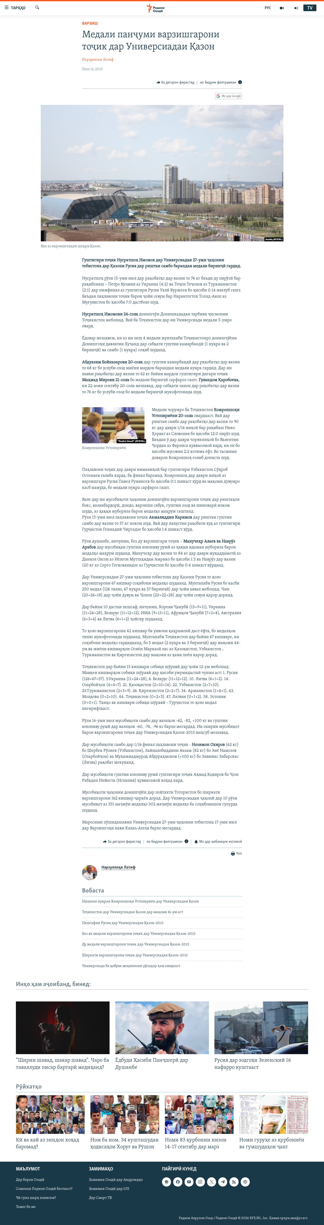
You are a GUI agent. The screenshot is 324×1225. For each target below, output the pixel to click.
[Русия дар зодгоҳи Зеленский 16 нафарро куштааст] (261, 1027)
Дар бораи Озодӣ (30, 1180)
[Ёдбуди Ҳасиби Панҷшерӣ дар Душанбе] (162, 1027)
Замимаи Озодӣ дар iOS (109, 1189)
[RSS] (233, 1181)
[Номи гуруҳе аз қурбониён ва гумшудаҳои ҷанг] (273, 1114)
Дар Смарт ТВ (100, 1198)
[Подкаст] (245, 1181)
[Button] (175, 82)
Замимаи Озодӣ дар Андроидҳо (116, 1180)
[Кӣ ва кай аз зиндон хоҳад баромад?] (50, 1114)
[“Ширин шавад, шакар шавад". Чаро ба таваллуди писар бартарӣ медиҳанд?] (63, 1027)
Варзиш (90, 24)
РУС (268, 8)
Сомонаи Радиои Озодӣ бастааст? (44, 1189)
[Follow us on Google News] (166, 1181)
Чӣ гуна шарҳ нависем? (36, 1198)
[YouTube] (282, 8)
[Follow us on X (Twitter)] (211, 1181)
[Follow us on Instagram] (200, 1181)
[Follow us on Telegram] (222, 1181)
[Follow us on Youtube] (189, 1181)
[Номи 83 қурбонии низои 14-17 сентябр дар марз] (199, 1114)
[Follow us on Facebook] (177, 1181)
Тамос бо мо (26, 1207)
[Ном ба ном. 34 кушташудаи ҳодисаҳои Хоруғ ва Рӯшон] (124, 1114)
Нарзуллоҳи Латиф (98, 60)
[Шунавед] (296, 8)
